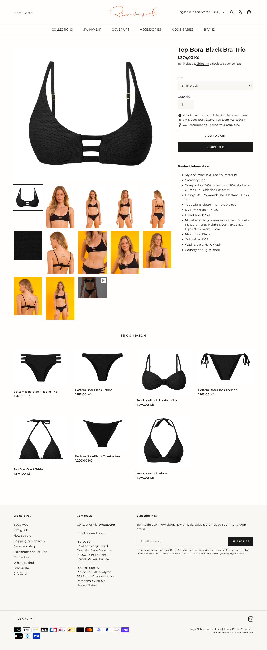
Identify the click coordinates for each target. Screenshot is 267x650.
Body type (21, 525)
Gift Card (20, 573)
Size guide (21, 530)
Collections (247, 629)
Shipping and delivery (29, 541)
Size (181, 78)
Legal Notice (197, 629)
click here (238, 553)
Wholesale (21, 568)
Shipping (202, 63)
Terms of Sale (214, 629)
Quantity (184, 97)
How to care (22, 535)
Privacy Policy (231, 629)
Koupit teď (216, 147)
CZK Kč (23, 619)
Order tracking (24, 546)
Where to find (24, 563)
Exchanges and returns (30, 552)
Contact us (21, 557)
